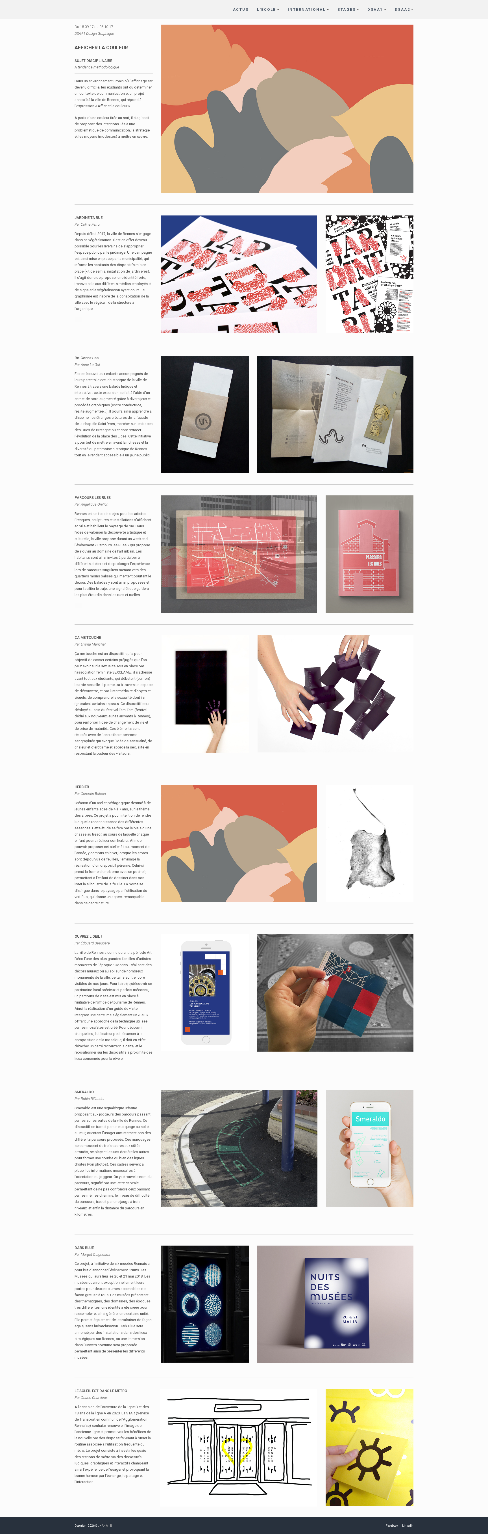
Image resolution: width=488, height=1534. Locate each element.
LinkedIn (407, 1525)
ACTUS (241, 9)
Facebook (392, 1525)
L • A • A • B (105, 1525)
